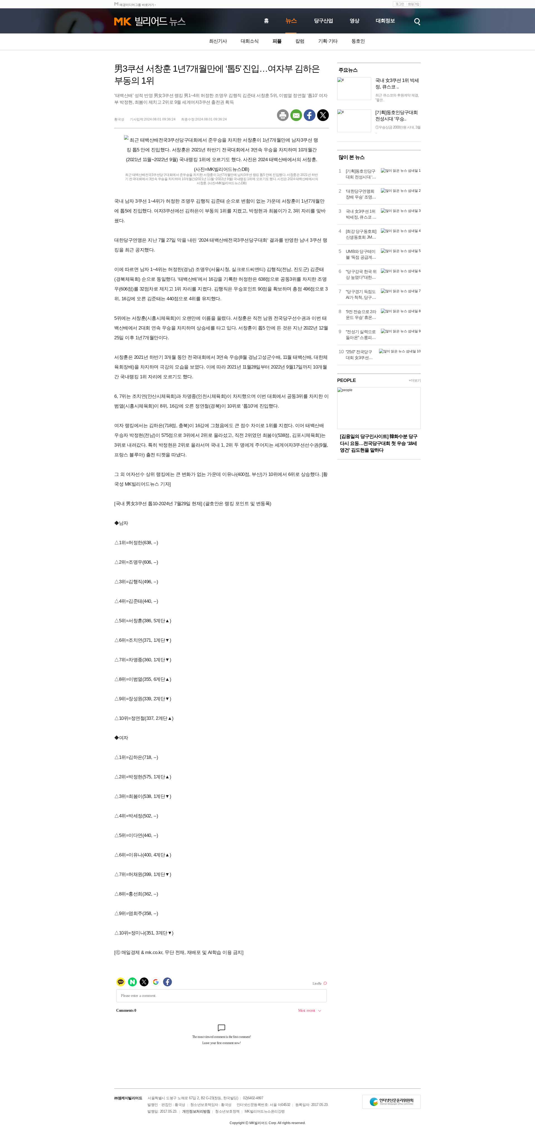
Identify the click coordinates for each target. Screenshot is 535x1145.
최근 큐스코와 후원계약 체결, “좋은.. (397, 97)
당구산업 (323, 20)
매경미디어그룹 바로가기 (137, 4)
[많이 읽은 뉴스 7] (401, 291)
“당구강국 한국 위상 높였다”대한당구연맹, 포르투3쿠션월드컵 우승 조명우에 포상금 (361, 274)
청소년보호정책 (227, 1111)
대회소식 (250, 41)
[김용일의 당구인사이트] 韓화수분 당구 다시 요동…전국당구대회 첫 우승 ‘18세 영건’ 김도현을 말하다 (378, 443)
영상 (354, 20)
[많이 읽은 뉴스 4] (401, 231)
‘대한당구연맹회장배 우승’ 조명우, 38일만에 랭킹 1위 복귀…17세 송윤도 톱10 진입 (361, 194)
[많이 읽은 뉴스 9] (401, 331)
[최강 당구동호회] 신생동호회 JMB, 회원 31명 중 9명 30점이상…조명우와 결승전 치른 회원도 (361, 234)
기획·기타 (327, 41)
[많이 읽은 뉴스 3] (401, 211)
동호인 (358, 41)
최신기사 (218, 41)
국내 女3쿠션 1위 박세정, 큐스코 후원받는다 (361, 214)
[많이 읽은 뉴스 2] (401, 191)
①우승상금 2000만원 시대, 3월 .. (397, 129)
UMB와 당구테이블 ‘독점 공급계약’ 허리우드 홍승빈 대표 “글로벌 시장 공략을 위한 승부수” (361, 254)
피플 (277, 41)
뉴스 (290, 20)
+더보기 (415, 380)
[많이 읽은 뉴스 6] (401, 271)
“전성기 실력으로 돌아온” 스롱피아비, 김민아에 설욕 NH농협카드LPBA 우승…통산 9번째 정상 (361, 334)
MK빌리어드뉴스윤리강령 (265, 1111)
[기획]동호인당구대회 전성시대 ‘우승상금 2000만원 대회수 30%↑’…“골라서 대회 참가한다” (361, 174)
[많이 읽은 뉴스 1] (401, 171)
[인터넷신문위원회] (391, 1101)
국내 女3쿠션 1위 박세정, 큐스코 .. (397, 83)
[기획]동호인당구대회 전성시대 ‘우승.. (396, 116)
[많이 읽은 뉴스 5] (401, 251)
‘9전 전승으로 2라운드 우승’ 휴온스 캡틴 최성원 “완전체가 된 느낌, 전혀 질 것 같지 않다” (361, 314)
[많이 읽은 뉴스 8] (401, 311)
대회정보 (385, 20)
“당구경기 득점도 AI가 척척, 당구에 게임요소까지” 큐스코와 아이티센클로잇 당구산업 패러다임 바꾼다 (361, 294)
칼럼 (299, 41)
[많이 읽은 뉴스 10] (400, 351)
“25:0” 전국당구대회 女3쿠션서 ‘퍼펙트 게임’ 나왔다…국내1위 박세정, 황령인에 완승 (359, 354)
